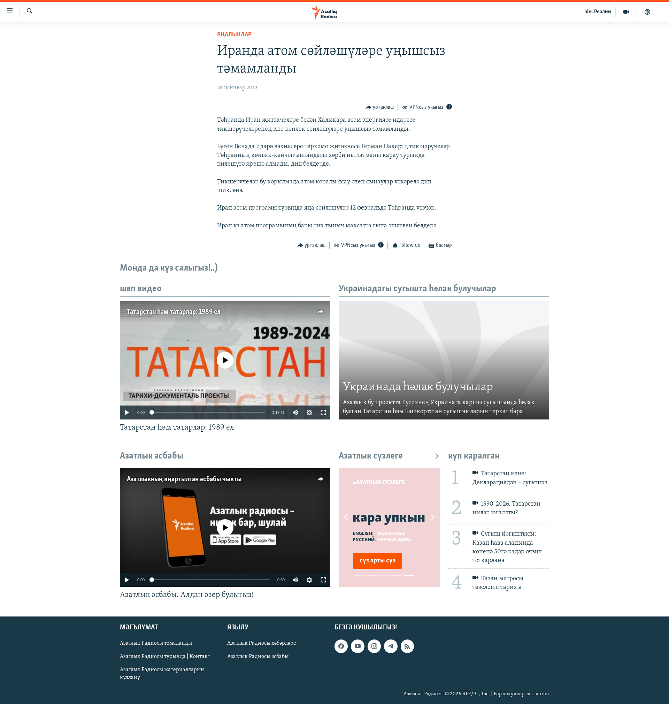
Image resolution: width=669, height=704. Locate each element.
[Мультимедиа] (626, 12)
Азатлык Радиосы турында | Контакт (165, 656)
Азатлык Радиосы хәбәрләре (261, 643)
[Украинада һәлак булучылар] (444, 360)
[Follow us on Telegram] (390, 646)
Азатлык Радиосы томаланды (156, 643)
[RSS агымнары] (407, 646)
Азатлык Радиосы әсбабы (258, 656)
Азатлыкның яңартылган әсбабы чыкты (184, 479)
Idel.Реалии (597, 12)
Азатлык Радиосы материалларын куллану (162, 673)
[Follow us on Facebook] (341, 646)
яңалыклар (234, 35)
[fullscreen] (323, 412)
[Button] (380, 107)
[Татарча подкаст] (647, 12)
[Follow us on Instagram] (374, 646)
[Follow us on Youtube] (357, 646)
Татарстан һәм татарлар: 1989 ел (174, 312)
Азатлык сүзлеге (371, 456)
